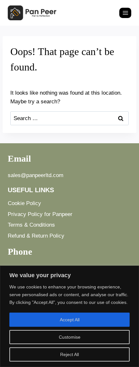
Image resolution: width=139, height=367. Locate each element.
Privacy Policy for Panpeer (40, 214)
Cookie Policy (24, 203)
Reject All (69, 354)
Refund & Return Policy (36, 236)
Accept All (70, 319)
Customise (69, 337)
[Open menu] (125, 13)
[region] (69, 316)
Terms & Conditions (31, 225)
